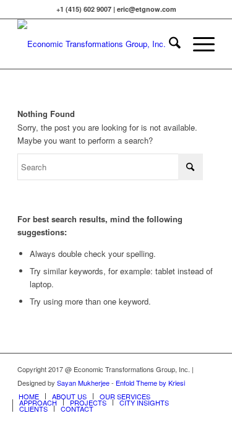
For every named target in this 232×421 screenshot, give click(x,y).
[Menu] (198, 44)
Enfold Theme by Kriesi (150, 383)
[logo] (96, 44)
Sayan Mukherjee (83, 383)
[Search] (169, 44)
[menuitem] (169, 44)
